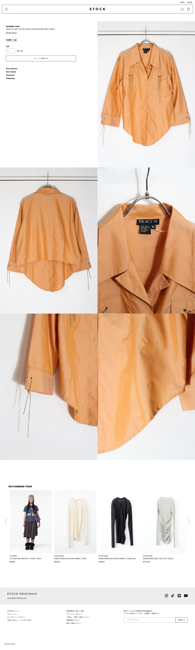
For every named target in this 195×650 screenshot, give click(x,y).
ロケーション (12, 614)
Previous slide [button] (6, 520)
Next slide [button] (189, 520)
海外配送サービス (72, 620)
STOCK (12, 644)
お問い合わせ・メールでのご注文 (19, 620)
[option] (31, 526)
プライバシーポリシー (74, 614)
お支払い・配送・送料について (77, 617)
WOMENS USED (13, 26)
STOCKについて (13, 611)
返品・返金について (73, 623)
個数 (7, 46)
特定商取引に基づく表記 (75, 611)
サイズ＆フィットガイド (16, 617)
